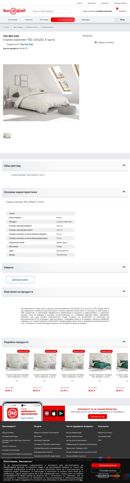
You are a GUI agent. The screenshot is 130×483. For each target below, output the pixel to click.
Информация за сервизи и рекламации (81, 444)
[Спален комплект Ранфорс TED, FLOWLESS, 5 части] (17, 361)
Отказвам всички (107, 470)
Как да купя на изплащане (76, 440)
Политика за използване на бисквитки (17, 454)
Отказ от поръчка (9, 446)
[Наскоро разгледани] (103, 20)
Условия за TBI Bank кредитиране (47, 444)
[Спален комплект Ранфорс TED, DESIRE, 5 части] (100, 361)
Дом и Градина (18, 27)
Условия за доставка (10, 436)
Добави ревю (20, 279)
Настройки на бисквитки (108, 475)
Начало (6, 27)
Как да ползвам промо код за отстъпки (81, 452)
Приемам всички (107, 465)
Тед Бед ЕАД (26, 44)
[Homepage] (14, 11)
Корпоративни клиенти (43, 452)
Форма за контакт (105, 433)
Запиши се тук (97, 416)
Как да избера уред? (74, 433)
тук (80, 480)
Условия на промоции (11, 450)
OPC (99, 440)
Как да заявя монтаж (74, 436)
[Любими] (112, 20)
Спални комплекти (47, 27)
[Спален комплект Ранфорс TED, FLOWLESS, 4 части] (45, 361)
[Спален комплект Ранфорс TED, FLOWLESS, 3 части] (73, 361)
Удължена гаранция (42, 440)
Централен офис (104, 436)
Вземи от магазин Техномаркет (46, 433)
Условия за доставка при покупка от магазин (16, 441)
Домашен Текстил (32, 27)
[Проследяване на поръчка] (107, 20)
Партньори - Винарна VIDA (76, 448)
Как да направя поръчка (75, 456)
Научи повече (27, 418)
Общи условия (8, 433)
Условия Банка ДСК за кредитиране (48, 448)
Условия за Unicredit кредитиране (47, 456)
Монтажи (38, 436)
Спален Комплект (64, 221)
